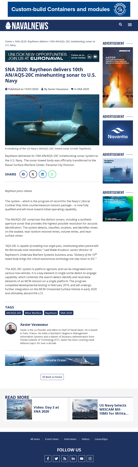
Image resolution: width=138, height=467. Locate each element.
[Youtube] (81, 458)
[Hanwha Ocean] (52, 360)
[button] (130, 24)
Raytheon (51, 313)
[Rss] (64, 458)
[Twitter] (56, 458)
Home (8, 41)
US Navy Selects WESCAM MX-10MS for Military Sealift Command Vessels (114, 413)
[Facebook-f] (48, 458)
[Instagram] (90, 458)
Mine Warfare (33, 313)
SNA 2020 (66, 313)
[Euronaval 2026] (52, 56)
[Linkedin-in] (73, 458)
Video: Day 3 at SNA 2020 (46, 409)
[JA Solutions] (69, 15)
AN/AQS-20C (13, 313)
